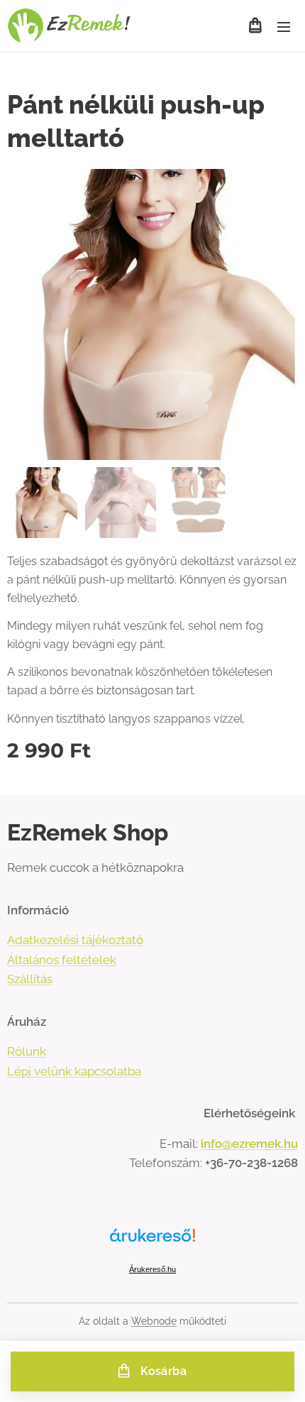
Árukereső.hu (152, 1269)
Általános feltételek (61, 960)
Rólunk (26, 1051)
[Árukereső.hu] (152, 1244)
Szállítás (29, 979)
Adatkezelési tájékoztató (75, 940)
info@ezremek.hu (249, 1144)
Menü (284, 26)
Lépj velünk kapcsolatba (74, 1071)
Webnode (154, 1321)
